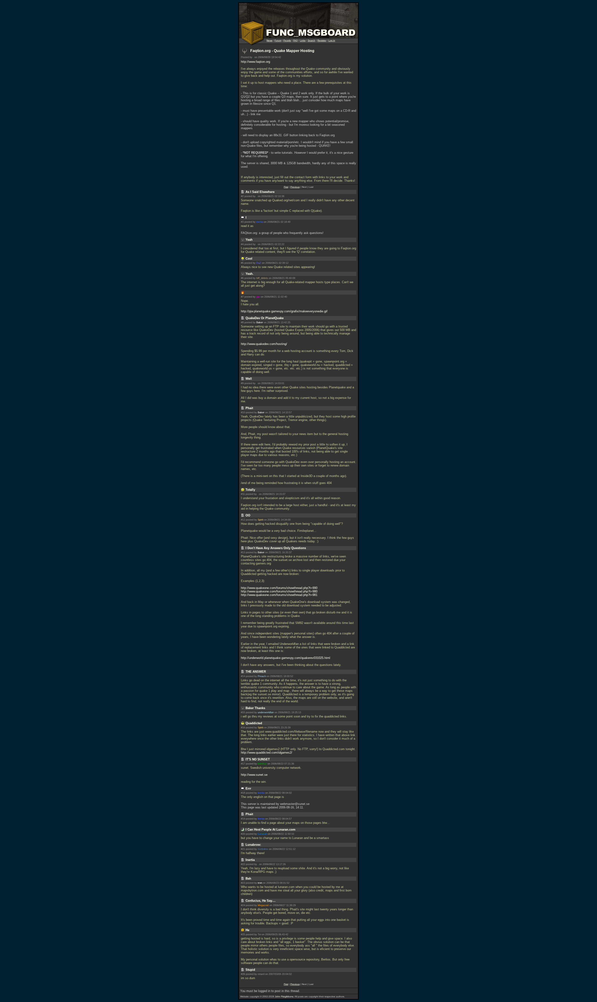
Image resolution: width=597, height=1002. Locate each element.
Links (302, 40)
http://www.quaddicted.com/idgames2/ (266, 752)
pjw (258, 296)
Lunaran (262, 833)
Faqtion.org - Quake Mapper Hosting (282, 51)
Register (321, 40)
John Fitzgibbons (284, 996)
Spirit (260, 519)
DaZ (258, 262)
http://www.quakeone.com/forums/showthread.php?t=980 (279, 591)
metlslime (263, 849)
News (269, 40)
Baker (259, 322)
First (286, 187)
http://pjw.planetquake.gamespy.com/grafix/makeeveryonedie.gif (284, 311)
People (287, 40)
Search (311, 40)
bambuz (262, 763)
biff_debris (262, 278)
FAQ (295, 40)
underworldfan (266, 712)
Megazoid (263, 905)
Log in (331, 40)
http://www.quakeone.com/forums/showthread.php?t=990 (279, 588)
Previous (295, 187)
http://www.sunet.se (254, 774)
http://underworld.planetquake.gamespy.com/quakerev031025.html (285, 658)
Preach (262, 676)
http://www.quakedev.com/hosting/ (264, 344)
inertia (259, 221)
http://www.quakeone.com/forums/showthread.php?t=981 (279, 595)
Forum (277, 40)
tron (260, 882)
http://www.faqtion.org (255, 61)
